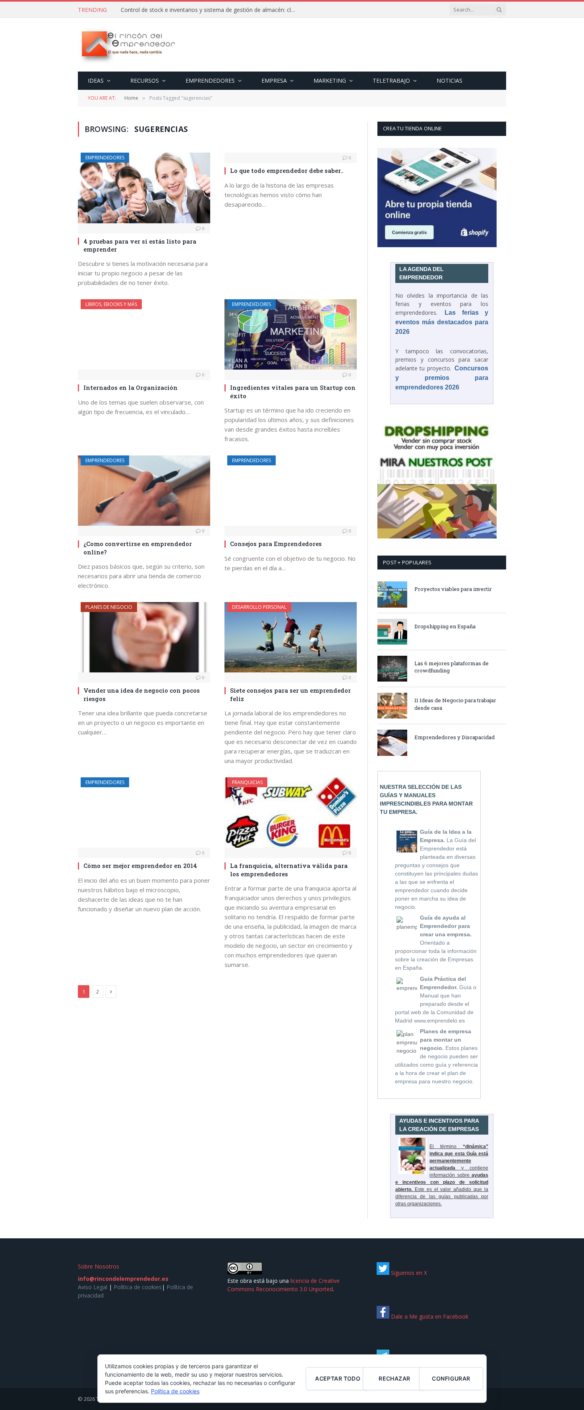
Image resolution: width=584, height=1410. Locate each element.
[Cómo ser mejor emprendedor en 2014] (144, 812)
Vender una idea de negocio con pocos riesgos (141, 694)
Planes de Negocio (108, 607)
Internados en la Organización (130, 387)
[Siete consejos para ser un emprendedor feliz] (290, 637)
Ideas (96, 80)
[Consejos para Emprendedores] (290, 490)
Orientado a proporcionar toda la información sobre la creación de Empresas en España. (436, 942)
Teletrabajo (391, 80)
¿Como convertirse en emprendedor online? (137, 548)
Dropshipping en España (445, 626)
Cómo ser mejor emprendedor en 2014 (140, 866)
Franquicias (247, 782)
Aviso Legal (92, 1287)
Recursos (144, 80)
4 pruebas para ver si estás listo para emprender (139, 245)
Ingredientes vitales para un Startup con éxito (293, 391)
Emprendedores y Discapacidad (454, 737)
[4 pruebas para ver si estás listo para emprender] (144, 188)
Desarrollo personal (259, 607)
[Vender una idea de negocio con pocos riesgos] (144, 637)
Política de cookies (138, 1287)
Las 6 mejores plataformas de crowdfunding (451, 667)
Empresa (274, 80)
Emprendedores (210, 80)
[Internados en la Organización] (144, 334)
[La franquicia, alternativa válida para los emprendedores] (290, 812)
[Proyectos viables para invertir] (392, 594)
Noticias (449, 80)
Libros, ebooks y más (111, 304)
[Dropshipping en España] (392, 632)
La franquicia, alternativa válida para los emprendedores (289, 869)
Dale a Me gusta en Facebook (428, 1316)
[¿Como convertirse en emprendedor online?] (144, 490)
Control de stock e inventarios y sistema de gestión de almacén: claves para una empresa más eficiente (210, 10)
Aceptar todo (337, 1378)
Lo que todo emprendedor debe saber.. (287, 170)
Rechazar (394, 1378)
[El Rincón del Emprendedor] (128, 45)
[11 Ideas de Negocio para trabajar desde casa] (392, 706)
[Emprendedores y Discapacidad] (392, 742)
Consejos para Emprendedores (276, 544)
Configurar (451, 1378)
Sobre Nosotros (98, 1266)
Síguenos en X (408, 1272)
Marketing (329, 80)
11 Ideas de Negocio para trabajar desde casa (455, 704)
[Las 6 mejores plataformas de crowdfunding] (392, 669)
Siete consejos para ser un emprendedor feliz (290, 694)
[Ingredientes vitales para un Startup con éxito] (290, 334)
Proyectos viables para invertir (453, 589)
